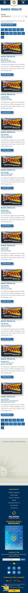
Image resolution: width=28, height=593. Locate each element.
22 (22, 29)
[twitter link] (14, 568)
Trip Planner (14, 505)
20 (21, 21)
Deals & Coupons (14, 492)
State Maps (14, 495)
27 (19, 33)
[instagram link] (14, 572)
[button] (4, 2)
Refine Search (7, 25)
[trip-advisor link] (19, 572)
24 (7, 33)
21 (18, 29)
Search (23, 1)
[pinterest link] (19, 568)
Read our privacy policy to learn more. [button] (14, 587)
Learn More (6, 74)
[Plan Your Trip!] (5, 588)
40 (23, 21)
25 (11, 33)
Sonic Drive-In (8, 56)
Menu (4, 1)
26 (15, 33)
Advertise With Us (14, 503)
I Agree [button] (14, 590)
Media (14, 500)
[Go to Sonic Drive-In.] (11, 48)
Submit (23, 559)
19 (10, 29)
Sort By (3, 14)
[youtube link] (9, 572)
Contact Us (14, 508)
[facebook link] (9, 568)
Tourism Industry (14, 497)
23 (3, 33)
